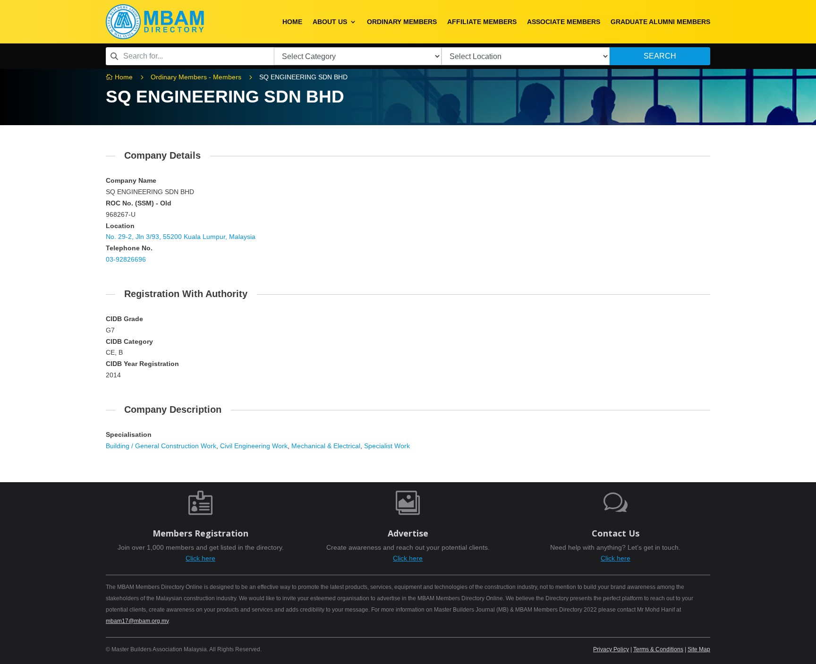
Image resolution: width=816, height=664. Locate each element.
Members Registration (200, 533)
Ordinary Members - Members (196, 77)
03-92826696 (126, 259)
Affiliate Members (482, 22)
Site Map (699, 649)
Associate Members (563, 22)
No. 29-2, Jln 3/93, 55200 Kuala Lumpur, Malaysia (180, 236)
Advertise (408, 533)
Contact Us (615, 533)
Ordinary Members (402, 22)
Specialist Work (387, 446)
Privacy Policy (611, 649)
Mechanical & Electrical (325, 446)
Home (292, 22)
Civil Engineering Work (254, 446)
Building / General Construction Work (161, 446)
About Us (330, 22)
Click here (200, 558)
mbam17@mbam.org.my (137, 621)
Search (660, 56)
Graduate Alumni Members (660, 22)
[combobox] (190, 56)
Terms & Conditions (658, 649)
